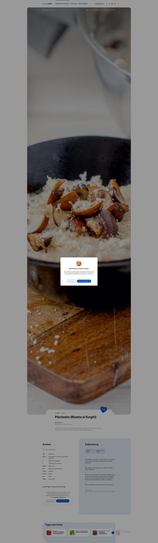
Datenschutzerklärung (88, 274)
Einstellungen (71, 281)
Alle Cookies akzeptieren (84, 281)
